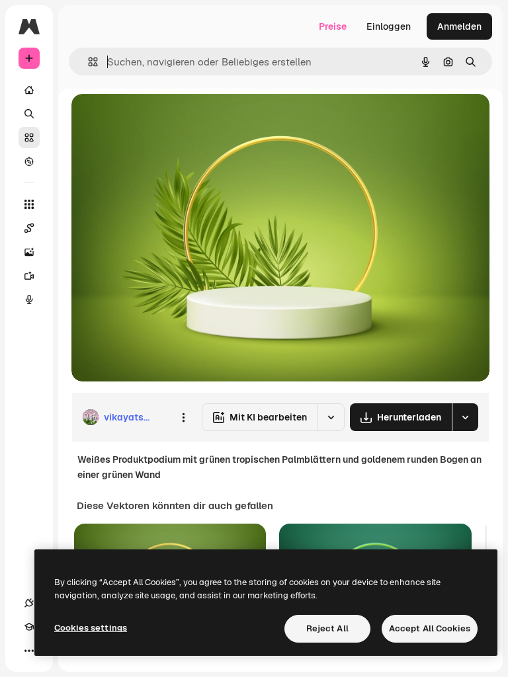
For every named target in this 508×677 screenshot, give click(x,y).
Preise (333, 26)
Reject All (327, 628)
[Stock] (29, 137)
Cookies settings (90, 627)
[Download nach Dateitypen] (465, 417)
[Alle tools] (29, 204)
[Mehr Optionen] (183, 417)
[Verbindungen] (29, 603)
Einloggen (388, 26)
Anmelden (459, 26)
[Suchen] (29, 113)
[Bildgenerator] (29, 251)
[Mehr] (29, 650)
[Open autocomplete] (87, 62)
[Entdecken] (29, 161)
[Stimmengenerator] (29, 299)
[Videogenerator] (29, 275)
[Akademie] (29, 626)
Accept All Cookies (429, 628)
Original (156, 118)
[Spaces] (29, 228)
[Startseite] (29, 89)
